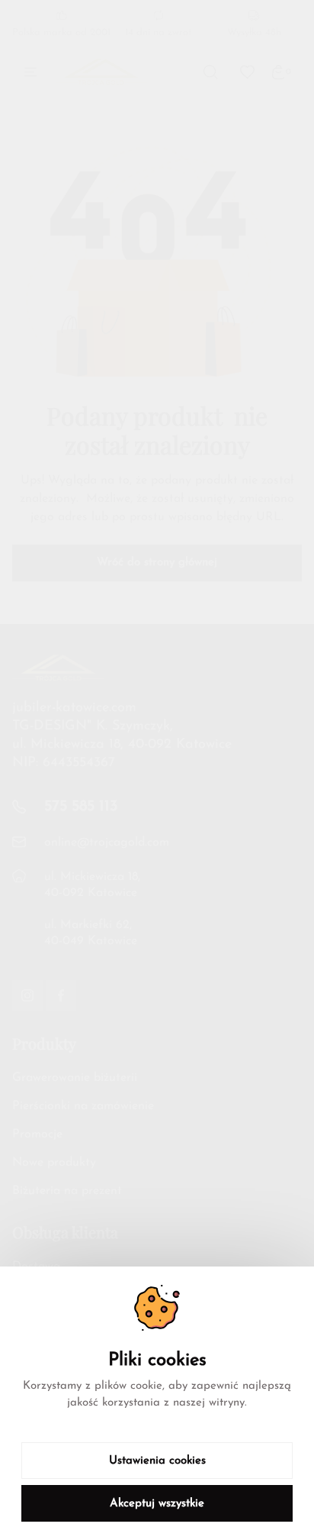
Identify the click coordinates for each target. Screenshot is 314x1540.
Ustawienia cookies (157, 1461)
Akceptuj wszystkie (157, 1503)
